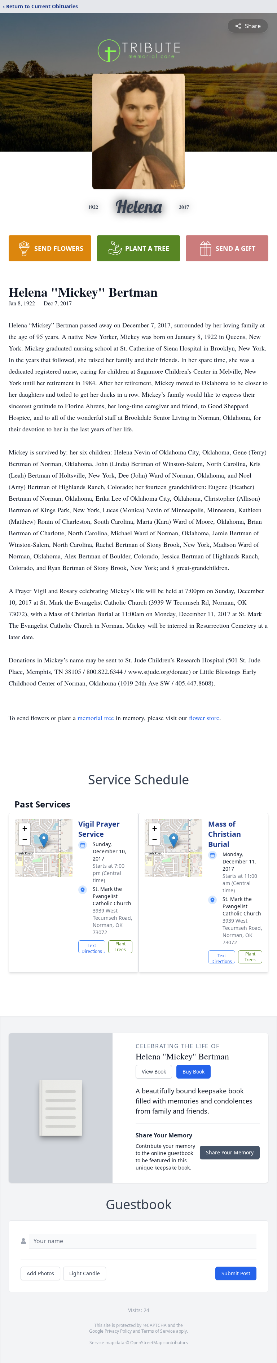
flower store (204, 717)
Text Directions (92, 947)
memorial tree (96, 717)
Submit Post (235, 1273)
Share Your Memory (230, 1152)
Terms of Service (158, 1331)
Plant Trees (120, 947)
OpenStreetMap (146, 1343)
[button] (43, 840)
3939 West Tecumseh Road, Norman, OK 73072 (112, 921)
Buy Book (194, 1071)
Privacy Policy (118, 1331)
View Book (154, 1071)
